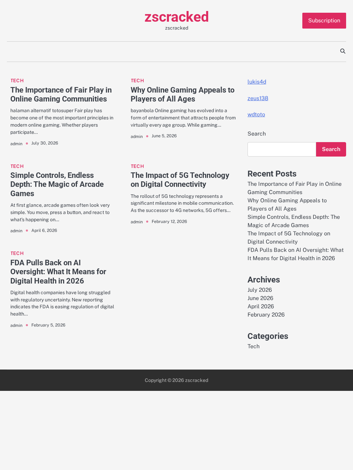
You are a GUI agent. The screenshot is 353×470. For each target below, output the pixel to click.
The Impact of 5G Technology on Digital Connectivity (180, 180)
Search (257, 133)
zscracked (176, 17)
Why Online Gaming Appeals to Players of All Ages (182, 94)
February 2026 (266, 314)
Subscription (324, 20)
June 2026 (260, 298)
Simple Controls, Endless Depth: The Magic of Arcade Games (57, 184)
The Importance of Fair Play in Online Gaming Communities (61, 94)
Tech (17, 80)
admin (16, 143)
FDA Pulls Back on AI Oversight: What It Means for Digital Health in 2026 (58, 271)
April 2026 (261, 306)
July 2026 (260, 290)
